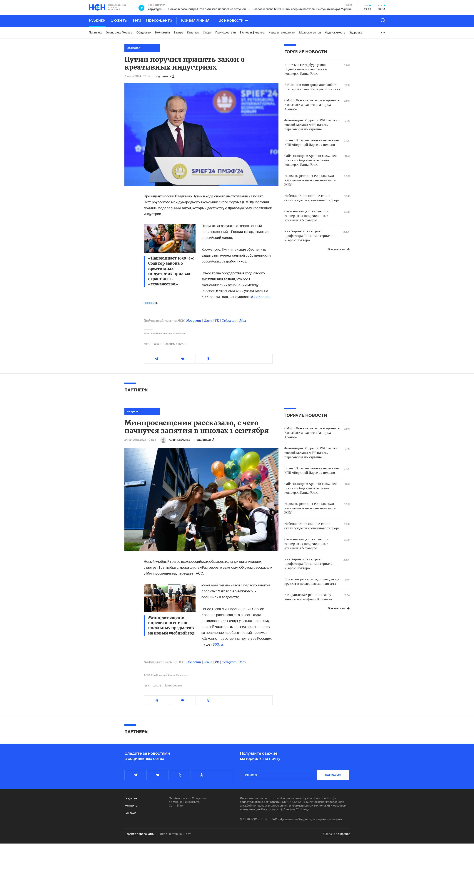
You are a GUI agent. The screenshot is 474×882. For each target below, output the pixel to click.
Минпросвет (173, 685)
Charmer (344, 834)
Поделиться (162, 76)
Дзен (208, 320)
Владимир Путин (174, 344)
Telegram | (230, 320)
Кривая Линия (195, 20)
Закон (157, 344)
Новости (193, 320)
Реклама (130, 813)
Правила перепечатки (139, 834)
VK (217, 320)
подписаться (333, 775)
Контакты (131, 805)
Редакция (130, 798)
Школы (157, 685)
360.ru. (218, 644)
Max (242, 320)
